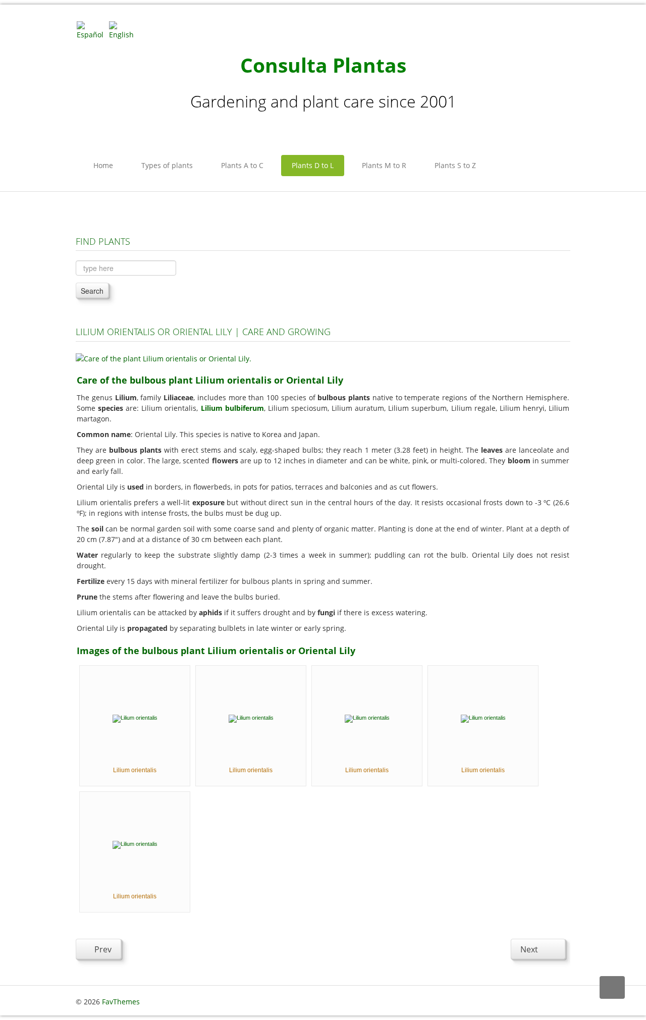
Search (92, 291)
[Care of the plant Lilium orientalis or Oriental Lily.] (163, 357)
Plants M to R (384, 165)
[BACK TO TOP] (612, 987)
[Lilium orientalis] (135, 718)
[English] (124, 29)
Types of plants (167, 165)
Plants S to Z (455, 165)
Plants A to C (242, 165)
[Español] (92, 29)
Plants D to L (313, 165)
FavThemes (121, 1001)
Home (103, 165)
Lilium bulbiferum (232, 408)
